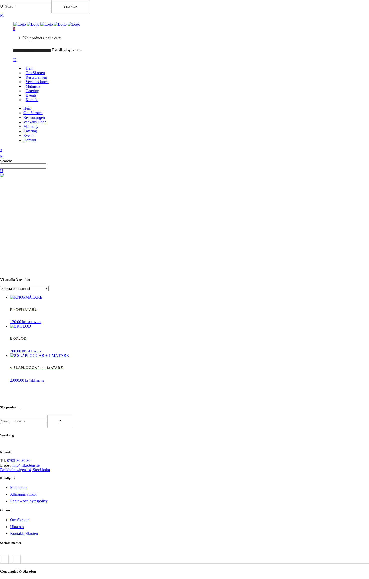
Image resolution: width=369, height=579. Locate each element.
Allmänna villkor (23, 494)
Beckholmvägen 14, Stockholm (25, 470)
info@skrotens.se (26, 465)
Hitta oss (17, 527)
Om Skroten (19, 520)
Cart (30, 50)
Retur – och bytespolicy (29, 501)
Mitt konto (18, 487)
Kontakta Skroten (24, 533)
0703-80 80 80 (18, 460)
